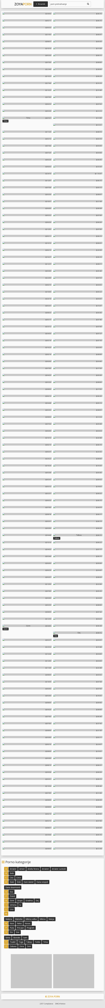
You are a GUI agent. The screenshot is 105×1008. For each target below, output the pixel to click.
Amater (13, 869)
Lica (11, 909)
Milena (43, 919)
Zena (21, 946)
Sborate (16, 937)
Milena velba (31, 919)
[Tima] (27, 118)
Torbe (37, 942)
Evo (11, 891)
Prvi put (20, 927)
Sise (17, 932)
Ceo (11, 877)
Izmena (13, 905)
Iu (20, 905)
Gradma (29, 900)
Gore (6, 629)
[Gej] (78, 632)
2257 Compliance (46, 1004)
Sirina (7, 937)
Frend (12, 896)
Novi (12, 923)
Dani (12, 882)
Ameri (22, 869)
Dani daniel (28, 882)
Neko (19, 923)
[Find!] (87, 3)
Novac (27, 923)
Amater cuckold (59, 869)
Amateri (45, 869)
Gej (55, 636)
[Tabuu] (78, 535)
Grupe (20, 900)
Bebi (12, 873)
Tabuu (56, 538)
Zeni (29, 946)
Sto (11, 932)
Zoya (23, 4)
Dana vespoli (42, 882)
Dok (19, 882)
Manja (51, 919)
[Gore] (27, 625)
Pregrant (30, 927)
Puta (12, 927)
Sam (25, 937)
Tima (5, 121)
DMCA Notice (60, 1004)
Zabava (13, 946)
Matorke (19, 919)
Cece (18, 877)
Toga (21, 942)
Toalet (13, 942)
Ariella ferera (33, 869)
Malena (8, 919)
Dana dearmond (12, 887)
